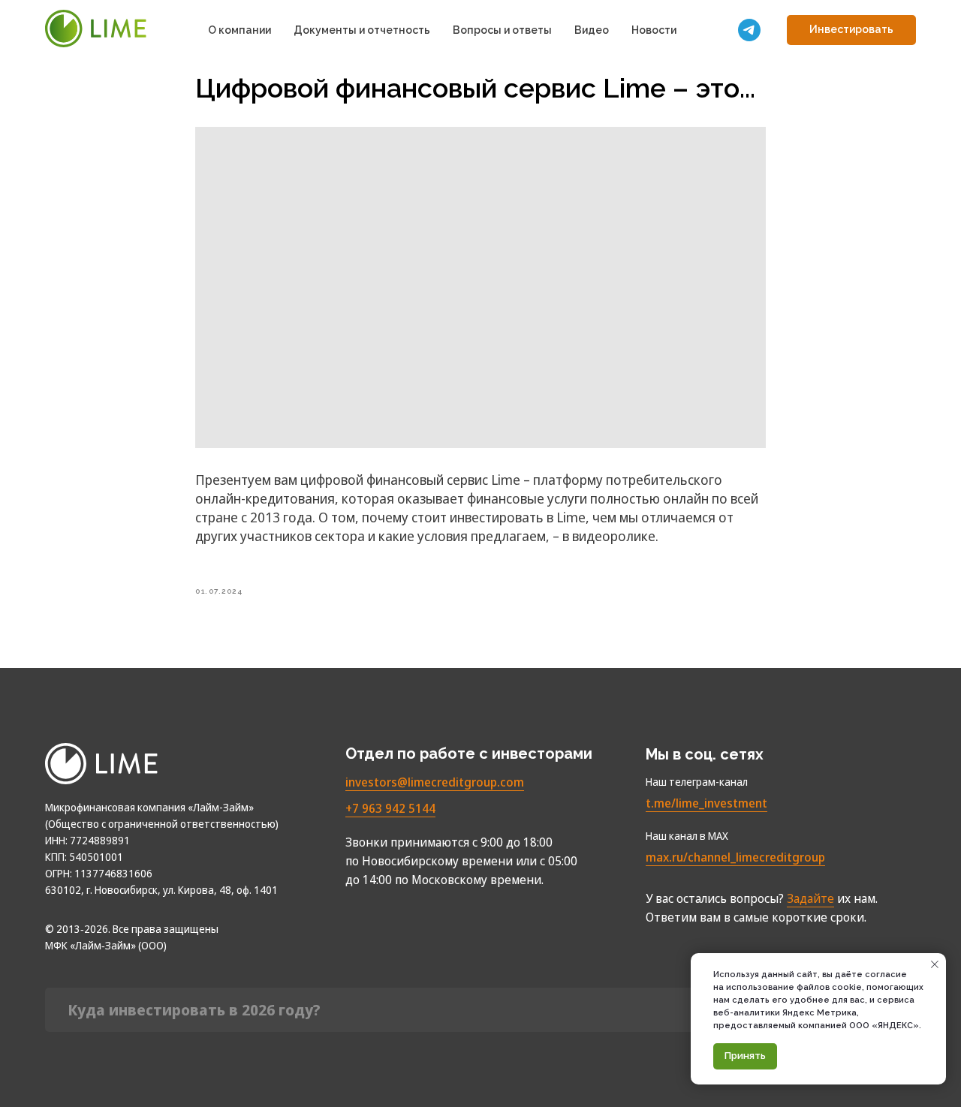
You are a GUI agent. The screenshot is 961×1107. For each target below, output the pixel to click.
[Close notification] (934, 964)
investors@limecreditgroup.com (434, 782)
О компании (239, 30)
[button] (851, 30)
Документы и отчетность (362, 30)
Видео (591, 30)
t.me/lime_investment (706, 803)
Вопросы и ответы (502, 30)
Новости (653, 30)
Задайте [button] (810, 898)
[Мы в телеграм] (749, 30)
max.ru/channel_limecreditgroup (735, 857)
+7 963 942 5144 (390, 808)
